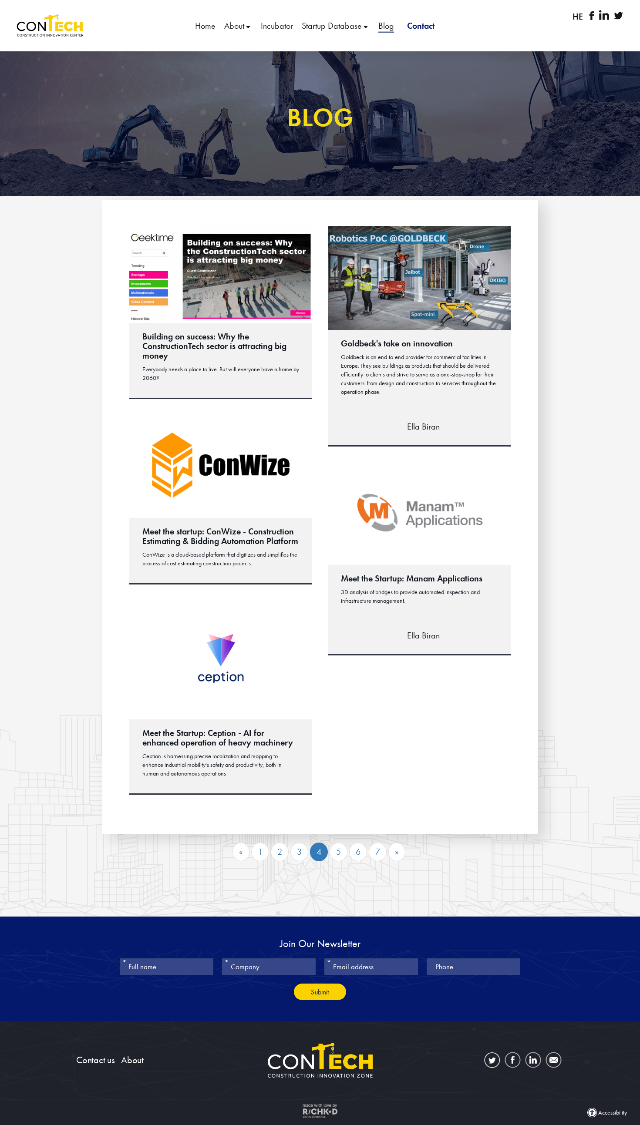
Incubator (277, 25)
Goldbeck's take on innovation (397, 343)
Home (205, 25)
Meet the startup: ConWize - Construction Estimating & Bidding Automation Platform (220, 536)
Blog (386, 25)
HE (578, 16)
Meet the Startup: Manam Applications (411, 578)
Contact (421, 25)
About (235, 25)
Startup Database (333, 25)
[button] (320, 26)
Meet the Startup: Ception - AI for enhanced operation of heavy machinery (217, 737)
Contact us (95, 1060)
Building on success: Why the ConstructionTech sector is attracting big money (214, 346)
